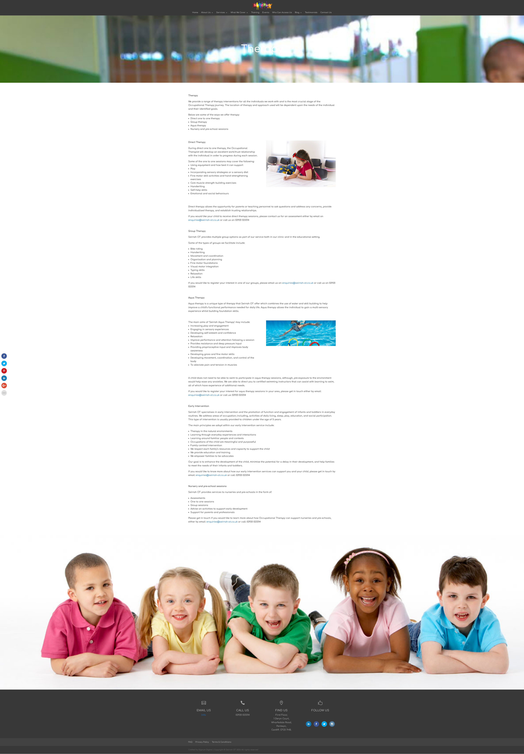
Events (265, 13)
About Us (206, 13)
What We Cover (238, 13)
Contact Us (326, 13)
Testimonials (311, 13)
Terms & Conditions (221, 742)
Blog (297, 13)
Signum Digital (205, 750)
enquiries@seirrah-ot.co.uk (203, 220)
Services (220, 13)
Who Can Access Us (282, 13)
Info (203, 715)
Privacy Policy (202, 742)
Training (255, 13)
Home (195, 13)
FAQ (190, 742)
